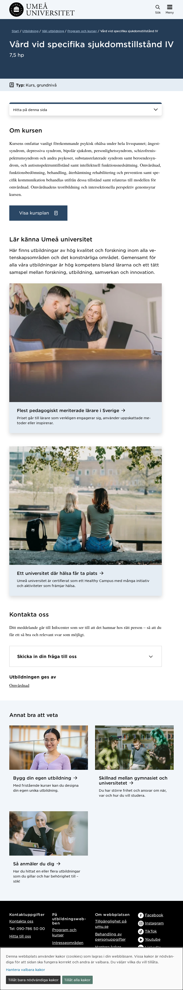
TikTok (151, 931)
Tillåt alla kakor (77, 980)
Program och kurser (82, 31)
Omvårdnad (19, 685)
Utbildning (30, 31)
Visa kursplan (35, 212)
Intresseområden (67, 942)
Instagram (154, 923)
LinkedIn (153, 947)
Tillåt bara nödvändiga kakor (33, 980)
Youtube (152, 939)
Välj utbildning (53, 31)
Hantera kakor (108, 946)
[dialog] (91, 969)
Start (15, 31)
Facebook (154, 915)
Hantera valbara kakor (25, 969)
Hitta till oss (20, 936)
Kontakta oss (21, 921)
